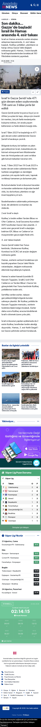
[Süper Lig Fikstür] (38, 536)
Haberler (4, 19)
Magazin (19, 693)
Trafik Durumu (9, 674)
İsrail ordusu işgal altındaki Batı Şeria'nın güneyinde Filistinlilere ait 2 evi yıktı (10, 364)
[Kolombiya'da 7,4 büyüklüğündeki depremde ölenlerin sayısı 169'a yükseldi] (30, 377)
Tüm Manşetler (9, 679)
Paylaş (6, 92)
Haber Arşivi (8, 684)
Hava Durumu (9, 672)
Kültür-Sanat (8, 693)
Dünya (15, 13)
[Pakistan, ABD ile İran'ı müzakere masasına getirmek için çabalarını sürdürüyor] (30, 354)
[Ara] (34, 5)
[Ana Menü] (38, 5)
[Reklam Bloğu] (20, 447)
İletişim (6, 698)
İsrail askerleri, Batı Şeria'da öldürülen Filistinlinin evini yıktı (29, 407)
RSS (6, 708)
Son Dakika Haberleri (11, 682)
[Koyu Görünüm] (31, 5)
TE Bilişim (26, 715)
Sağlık (28, 693)
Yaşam (14, 698)
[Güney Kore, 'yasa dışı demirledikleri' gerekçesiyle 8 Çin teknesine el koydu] (11, 398)
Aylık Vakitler (7, 641)
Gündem (5, 13)
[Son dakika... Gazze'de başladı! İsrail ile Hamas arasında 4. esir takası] (20, 77)
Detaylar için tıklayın (20, 527)
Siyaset (35, 693)
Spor (5, 695)
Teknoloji (30, 695)
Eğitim (13, 690)
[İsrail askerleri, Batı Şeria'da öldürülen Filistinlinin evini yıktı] (30, 398)
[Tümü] (38, 421)
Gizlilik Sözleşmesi (16, 695)
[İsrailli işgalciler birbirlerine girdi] (11, 377)
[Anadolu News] (9, 5)
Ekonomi (24, 13)
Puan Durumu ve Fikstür (12, 677)
